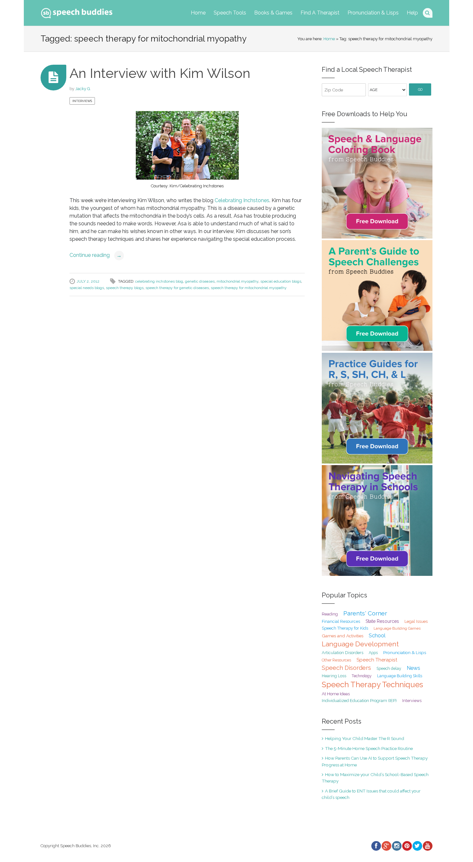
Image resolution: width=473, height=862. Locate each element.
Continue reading (96, 255)
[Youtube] (427, 846)
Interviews (82, 101)
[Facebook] (376, 846)
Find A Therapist (320, 13)
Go (420, 90)
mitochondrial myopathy (237, 281)
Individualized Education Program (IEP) (359, 700)
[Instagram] (396, 846)
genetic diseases (200, 281)
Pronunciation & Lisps (373, 13)
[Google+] (386, 846)
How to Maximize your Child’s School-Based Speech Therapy (375, 777)
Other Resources (336, 660)
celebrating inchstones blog (159, 281)
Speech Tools (230, 13)
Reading (330, 614)
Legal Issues (416, 621)
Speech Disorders (346, 667)
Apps (373, 653)
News (413, 668)
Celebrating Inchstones (242, 200)
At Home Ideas (336, 693)
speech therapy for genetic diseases (177, 288)
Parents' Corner (365, 613)
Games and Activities (342, 635)
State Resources (382, 621)
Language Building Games (397, 628)
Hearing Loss (334, 675)
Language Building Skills (399, 676)
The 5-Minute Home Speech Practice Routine (369, 748)
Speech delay (388, 668)
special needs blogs (87, 288)
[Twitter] (417, 846)
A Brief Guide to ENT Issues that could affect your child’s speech (371, 794)
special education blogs (280, 281)
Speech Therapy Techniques (372, 684)
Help (412, 13)
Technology (362, 676)
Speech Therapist (377, 660)
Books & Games (273, 13)
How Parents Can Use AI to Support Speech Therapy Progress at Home (375, 761)
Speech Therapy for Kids (345, 628)
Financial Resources (341, 621)
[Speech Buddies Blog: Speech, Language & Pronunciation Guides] (77, 11)
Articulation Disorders (342, 652)
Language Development (360, 644)
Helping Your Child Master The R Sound (364, 738)
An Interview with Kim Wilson (160, 73)
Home (198, 13)
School (377, 635)
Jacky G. (83, 88)
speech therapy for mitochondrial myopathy (249, 288)
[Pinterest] (407, 846)
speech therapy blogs (125, 288)
